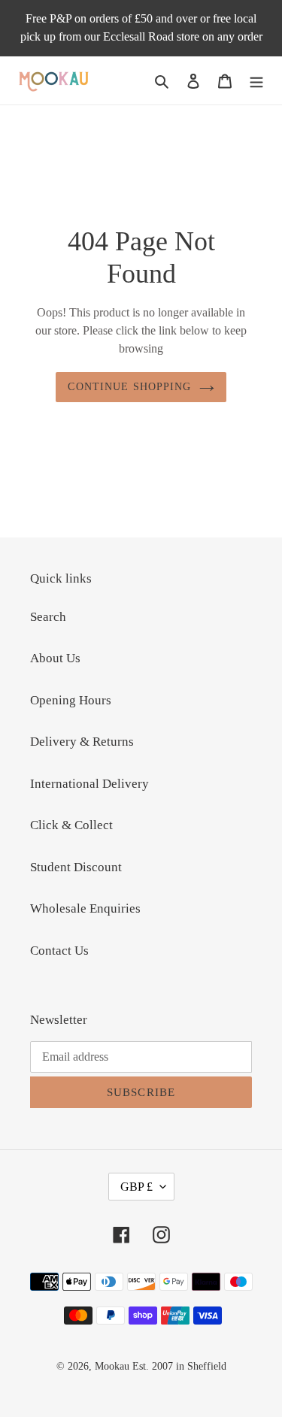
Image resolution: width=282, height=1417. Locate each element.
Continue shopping (129, 386)
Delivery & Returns (82, 741)
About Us (55, 658)
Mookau (112, 1366)
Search (48, 617)
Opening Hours (70, 700)
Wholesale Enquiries (85, 908)
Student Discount (76, 867)
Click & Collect (71, 825)
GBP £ (136, 1186)
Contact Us (59, 950)
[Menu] (256, 80)
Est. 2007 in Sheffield (179, 1366)
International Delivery (89, 784)
